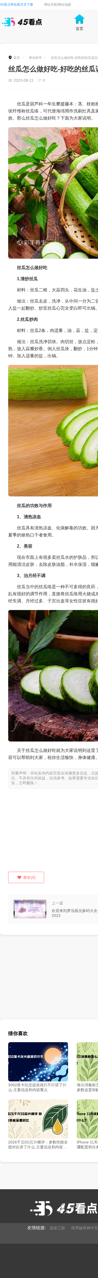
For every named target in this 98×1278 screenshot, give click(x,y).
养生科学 (35, 58)
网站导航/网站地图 (57, 5)
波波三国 (57, 1228)
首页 (16, 58)
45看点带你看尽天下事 (16, 5)
